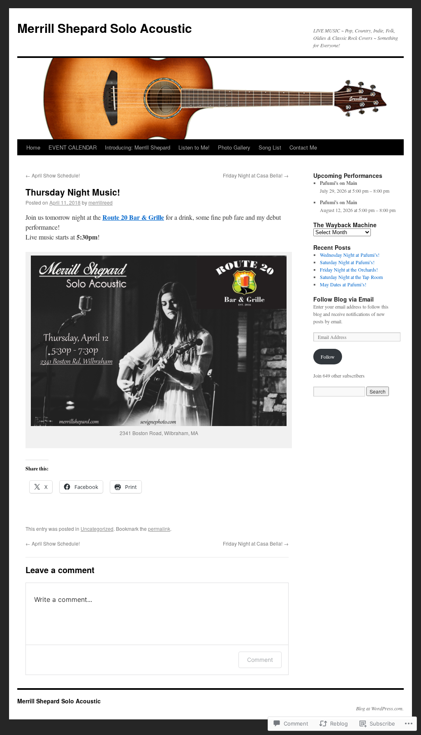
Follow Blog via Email (343, 299)
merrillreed (100, 202)
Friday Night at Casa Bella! (256, 175)
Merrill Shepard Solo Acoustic (104, 28)
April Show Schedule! (52, 175)
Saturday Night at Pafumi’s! (347, 262)
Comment (260, 659)
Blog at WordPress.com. (380, 708)
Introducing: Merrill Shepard (137, 147)
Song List (270, 147)
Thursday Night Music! (72, 192)
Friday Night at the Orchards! (349, 269)
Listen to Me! (194, 147)
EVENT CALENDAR (73, 147)
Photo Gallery (234, 147)
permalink (159, 528)
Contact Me (303, 147)
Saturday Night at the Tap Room (351, 277)
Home (33, 147)
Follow (328, 356)
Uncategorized (97, 528)
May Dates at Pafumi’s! (343, 284)
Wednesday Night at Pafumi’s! (349, 254)
